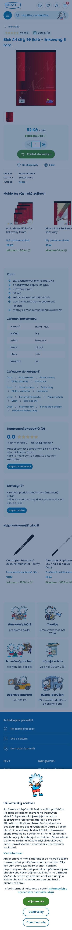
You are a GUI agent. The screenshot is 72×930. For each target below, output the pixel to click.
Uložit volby (36, 912)
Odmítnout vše (36, 922)
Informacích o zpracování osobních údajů (42, 890)
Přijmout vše (36, 901)
